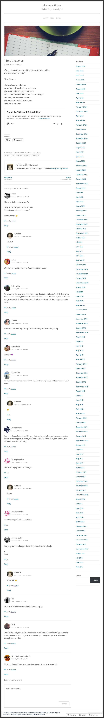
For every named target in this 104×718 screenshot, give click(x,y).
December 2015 (81, 535)
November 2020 (82, 274)
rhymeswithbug (52, 5)
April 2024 (79, 116)
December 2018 (81, 373)
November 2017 (81, 432)
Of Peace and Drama (65, 178)
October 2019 (81, 328)
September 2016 (82, 495)
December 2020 (82, 269)
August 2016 (80, 499)
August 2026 (80, 66)
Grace (14, 260)
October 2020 (81, 278)
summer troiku (8, 178)
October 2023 (81, 143)
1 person (13, 221)
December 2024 (82, 111)
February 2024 (81, 125)
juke (13, 155)
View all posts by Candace (59, 168)
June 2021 (79, 247)
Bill (13, 598)
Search (78, 576)
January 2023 (81, 170)
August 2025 (80, 89)
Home (58, 18)
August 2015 (80, 553)
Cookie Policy (42, 714)
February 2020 (81, 310)
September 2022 (82, 184)
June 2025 (79, 93)
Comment (64, 703)
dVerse (7, 155)
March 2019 (80, 359)
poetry (29, 152)
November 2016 (82, 486)
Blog (52, 18)
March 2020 (80, 305)
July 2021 (79, 242)
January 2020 (81, 314)
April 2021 (79, 256)
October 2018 (81, 382)
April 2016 (79, 517)
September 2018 (82, 387)
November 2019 (82, 323)
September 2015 (82, 549)
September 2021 (82, 233)
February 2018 (81, 418)
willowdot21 (16, 347)
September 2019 (82, 332)
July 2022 (79, 193)
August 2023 (80, 148)
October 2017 (81, 436)
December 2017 (81, 427)
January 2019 (81, 368)
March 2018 (80, 414)
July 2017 (79, 450)
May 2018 (79, 405)
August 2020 (80, 287)
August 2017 (80, 445)
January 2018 (81, 423)
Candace (18, 64)
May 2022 (79, 197)
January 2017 (80, 477)
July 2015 (79, 558)
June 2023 (79, 152)
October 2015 (81, 544)
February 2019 (81, 364)
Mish (13, 625)
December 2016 (81, 481)
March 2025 (80, 102)
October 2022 (81, 179)
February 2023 (81, 166)
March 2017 (80, 468)
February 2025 (81, 107)
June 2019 (79, 346)
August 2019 (80, 337)
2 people (16, 585)
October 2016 (81, 490)
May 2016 (79, 513)
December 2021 (81, 220)
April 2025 (79, 98)
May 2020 (79, 301)
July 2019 (79, 341)
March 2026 (80, 80)
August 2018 (80, 391)
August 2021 (80, 238)
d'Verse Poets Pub (19, 152)
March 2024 (80, 120)
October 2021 (81, 229)
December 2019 (81, 319)
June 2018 (79, 400)
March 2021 (80, 260)
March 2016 (80, 522)
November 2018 (82, 378)
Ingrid (14, 194)
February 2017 (81, 472)
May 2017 (79, 459)
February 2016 (81, 526)
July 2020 (79, 292)
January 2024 (81, 129)
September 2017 (82, 441)
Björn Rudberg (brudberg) (21, 656)
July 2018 (79, 396)
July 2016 (79, 504)
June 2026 (79, 71)
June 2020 (79, 296)
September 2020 (82, 283)
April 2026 (79, 75)
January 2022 (81, 215)
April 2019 (79, 355)
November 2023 (82, 138)
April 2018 (79, 409)
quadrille (37, 152)
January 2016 (81, 531)
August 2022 (80, 188)
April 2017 (79, 463)
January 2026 (81, 84)
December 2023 (82, 134)
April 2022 (79, 202)
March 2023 (80, 161)
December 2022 (82, 175)
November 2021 (81, 224)
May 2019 (79, 350)
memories (27, 155)
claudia (14, 320)
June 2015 (79, 562)
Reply (6, 226)
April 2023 (79, 157)
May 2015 (79, 567)
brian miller (16, 286)
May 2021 (79, 251)
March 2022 (80, 206)
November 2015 (81, 540)
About (45, 18)
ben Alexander (17, 538)
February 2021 (81, 265)
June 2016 (79, 508)
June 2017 (79, 454)
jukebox (19, 155)
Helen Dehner (17, 428)
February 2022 (81, 211)
